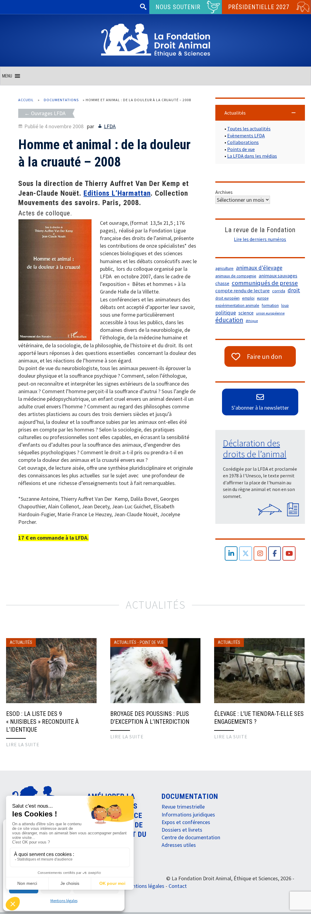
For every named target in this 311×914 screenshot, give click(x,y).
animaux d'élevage (259, 267)
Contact (178, 885)
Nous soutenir (178, 7)
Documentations (61, 100)
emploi (248, 298)
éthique (252, 320)
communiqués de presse (265, 283)
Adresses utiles (179, 844)
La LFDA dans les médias (252, 156)
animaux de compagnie (235, 276)
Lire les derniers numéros (260, 239)
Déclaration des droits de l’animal (254, 448)
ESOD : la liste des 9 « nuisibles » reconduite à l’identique (42, 721)
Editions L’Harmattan (117, 193)
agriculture (224, 268)
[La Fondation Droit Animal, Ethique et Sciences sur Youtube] (289, 553)
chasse (222, 283)
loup (285, 305)
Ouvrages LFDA (48, 113)
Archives (224, 192)
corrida (278, 291)
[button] (7, 76)
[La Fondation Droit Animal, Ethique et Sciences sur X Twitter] (245, 553)
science (246, 313)
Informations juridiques (188, 814)
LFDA (110, 126)
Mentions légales (63, 900)
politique (225, 312)
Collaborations (243, 142)
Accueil (26, 100)
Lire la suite (22, 744)
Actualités (21, 642)
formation (270, 305)
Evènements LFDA (246, 135)
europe (262, 298)
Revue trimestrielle (183, 806)
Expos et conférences (186, 822)
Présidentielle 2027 (258, 7)
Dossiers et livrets (182, 829)
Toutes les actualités (249, 128)
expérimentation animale (237, 305)
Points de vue (241, 149)
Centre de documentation (191, 837)
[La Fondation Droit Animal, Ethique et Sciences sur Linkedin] (231, 553)
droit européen (227, 298)
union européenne (270, 313)
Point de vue (152, 642)
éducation (229, 320)
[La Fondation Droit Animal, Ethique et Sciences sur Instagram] (260, 553)
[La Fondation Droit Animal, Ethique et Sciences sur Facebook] (274, 553)
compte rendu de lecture (242, 290)
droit (294, 290)
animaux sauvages (278, 276)
